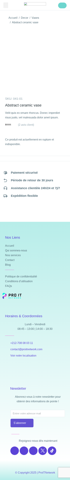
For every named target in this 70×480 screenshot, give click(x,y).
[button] (5, 5)
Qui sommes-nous (16, 250)
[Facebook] (14, 450)
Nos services (13, 255)
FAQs (8, 286)
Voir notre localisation (23, 355)
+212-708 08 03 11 (21, 343)
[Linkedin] (33, 450)
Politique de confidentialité (21, 276)
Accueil (9, 245)
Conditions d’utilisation (19, 281)
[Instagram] (24, 450)
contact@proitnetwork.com (26, 349)
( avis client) (26, 124)
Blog (8, 264)
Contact (9, 260)
